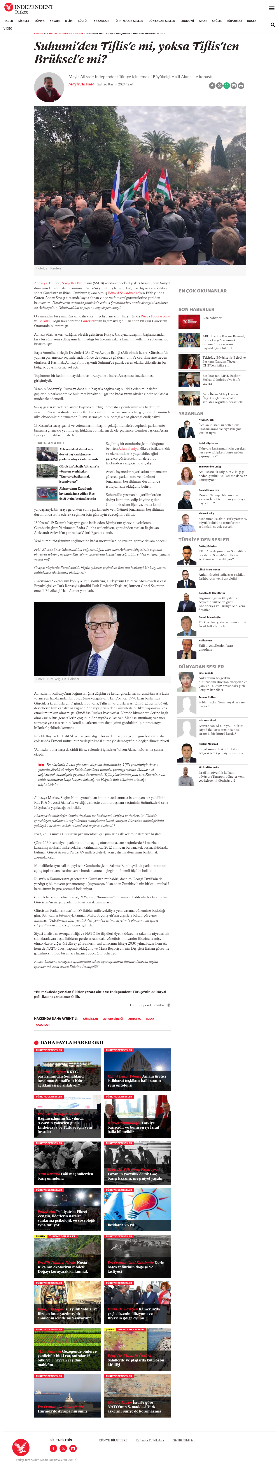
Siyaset (24, 21)
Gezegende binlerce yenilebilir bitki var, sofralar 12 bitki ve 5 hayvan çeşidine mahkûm (67, 1358)
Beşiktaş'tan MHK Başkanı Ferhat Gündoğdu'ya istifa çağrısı (222, 380)
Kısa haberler (212, 318)
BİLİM (69, 21)
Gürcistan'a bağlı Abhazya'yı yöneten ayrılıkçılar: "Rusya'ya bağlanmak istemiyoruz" (79, 474)
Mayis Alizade (81, 85)
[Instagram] (73, 1448)
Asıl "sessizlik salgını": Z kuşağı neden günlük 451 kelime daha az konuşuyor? (223, 476)
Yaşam (55, 21)
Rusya (150, 1019)
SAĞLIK (217, 21)
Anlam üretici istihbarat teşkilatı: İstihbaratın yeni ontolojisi (137, 1081)
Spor (203, 21)
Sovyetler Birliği (74, 283)
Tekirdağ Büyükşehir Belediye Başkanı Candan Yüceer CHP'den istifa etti (224, 361)
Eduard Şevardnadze (123, 293)
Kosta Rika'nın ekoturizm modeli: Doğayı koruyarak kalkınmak (63, 1267)
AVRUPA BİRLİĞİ (113, 1019)
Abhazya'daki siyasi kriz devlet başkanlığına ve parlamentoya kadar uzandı (78, 454)
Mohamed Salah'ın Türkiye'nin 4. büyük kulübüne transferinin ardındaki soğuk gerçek (223, 523)
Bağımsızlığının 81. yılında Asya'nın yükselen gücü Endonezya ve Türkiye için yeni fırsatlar (65, 1123)
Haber (8, 21)
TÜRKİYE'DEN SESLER (128, 21)
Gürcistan (88, 321)
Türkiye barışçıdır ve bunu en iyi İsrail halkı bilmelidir (133, 1127)
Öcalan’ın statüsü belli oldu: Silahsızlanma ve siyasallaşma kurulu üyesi (220, 429)
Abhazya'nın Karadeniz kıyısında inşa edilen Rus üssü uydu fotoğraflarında (77, 494)
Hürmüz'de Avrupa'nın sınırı (62, 1409)
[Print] (241, 85)
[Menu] (271, 8)
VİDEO (8, 28)
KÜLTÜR (83, 21)
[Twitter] (63, 1448)
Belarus (44, 321)
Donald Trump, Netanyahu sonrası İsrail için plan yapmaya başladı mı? (222, 499)
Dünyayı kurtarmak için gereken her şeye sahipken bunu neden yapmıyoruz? (223, 452)
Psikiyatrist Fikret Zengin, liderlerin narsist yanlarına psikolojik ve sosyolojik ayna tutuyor (66, 1218)
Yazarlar (101, 21)
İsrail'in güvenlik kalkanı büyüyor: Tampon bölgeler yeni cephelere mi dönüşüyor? (222, 776)
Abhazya (40, 283)
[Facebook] (53, 1448)
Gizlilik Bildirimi (184, 1440)
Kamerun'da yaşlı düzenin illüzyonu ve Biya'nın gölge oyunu (134, 1314)
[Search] (273, 25)
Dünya (40, 21)
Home (38, 33)
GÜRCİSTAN (90, 1019)
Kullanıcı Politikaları (150, 1440)
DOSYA (251, 21)
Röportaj (234, 21)
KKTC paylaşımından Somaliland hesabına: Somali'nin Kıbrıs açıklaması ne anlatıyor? (61, 1078)
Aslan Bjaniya (128, 449)
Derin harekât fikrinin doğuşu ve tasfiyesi (136, 1267)
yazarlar (42, 1025)
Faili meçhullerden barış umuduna (65, 1176)
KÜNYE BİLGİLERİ (113, 1440)
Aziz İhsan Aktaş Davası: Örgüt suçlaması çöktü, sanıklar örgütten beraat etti (223, 398)
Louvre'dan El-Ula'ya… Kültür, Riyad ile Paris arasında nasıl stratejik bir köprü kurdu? (221, 730)
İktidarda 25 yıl (121, 1225)
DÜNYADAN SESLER (162, 21)
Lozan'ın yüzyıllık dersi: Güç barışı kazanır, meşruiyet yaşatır (135, 1174)
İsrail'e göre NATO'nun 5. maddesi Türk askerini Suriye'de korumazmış (134, 1407)
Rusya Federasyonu (155, 316)
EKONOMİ (187, 21)
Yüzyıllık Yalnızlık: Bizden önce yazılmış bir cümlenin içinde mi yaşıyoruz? (67, 1314)
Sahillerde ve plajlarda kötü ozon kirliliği (136, 1360)
